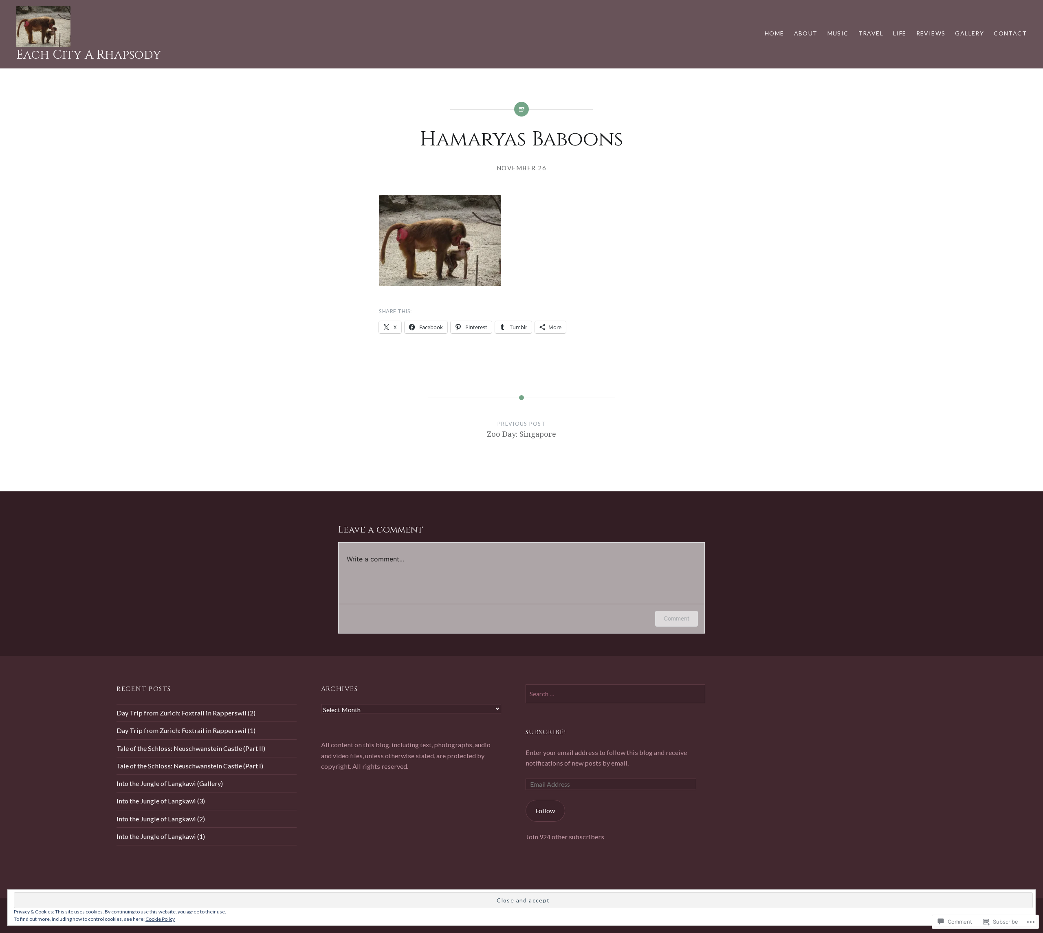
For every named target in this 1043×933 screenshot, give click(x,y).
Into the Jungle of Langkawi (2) (161, 819)
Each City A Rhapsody (88, 55)
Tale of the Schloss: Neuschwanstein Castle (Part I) (190, 766)
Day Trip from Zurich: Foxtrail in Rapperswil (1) (186, 730)
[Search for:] (616, 694)
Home (774, 33)
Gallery (969, 33)
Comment (676, 618)
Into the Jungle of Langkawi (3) (161, 801)
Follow (545, 810)
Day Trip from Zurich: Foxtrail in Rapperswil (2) (186, 713)
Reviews (931, 33)
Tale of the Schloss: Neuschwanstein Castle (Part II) (191, 748)
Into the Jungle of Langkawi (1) (161, 836)
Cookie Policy (160, 919)
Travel (870, 33)
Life (900, 33)
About (806, 33)
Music (838, 33)
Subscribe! (546, 732)
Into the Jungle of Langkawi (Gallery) (170, 783)
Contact (1010, 33)
